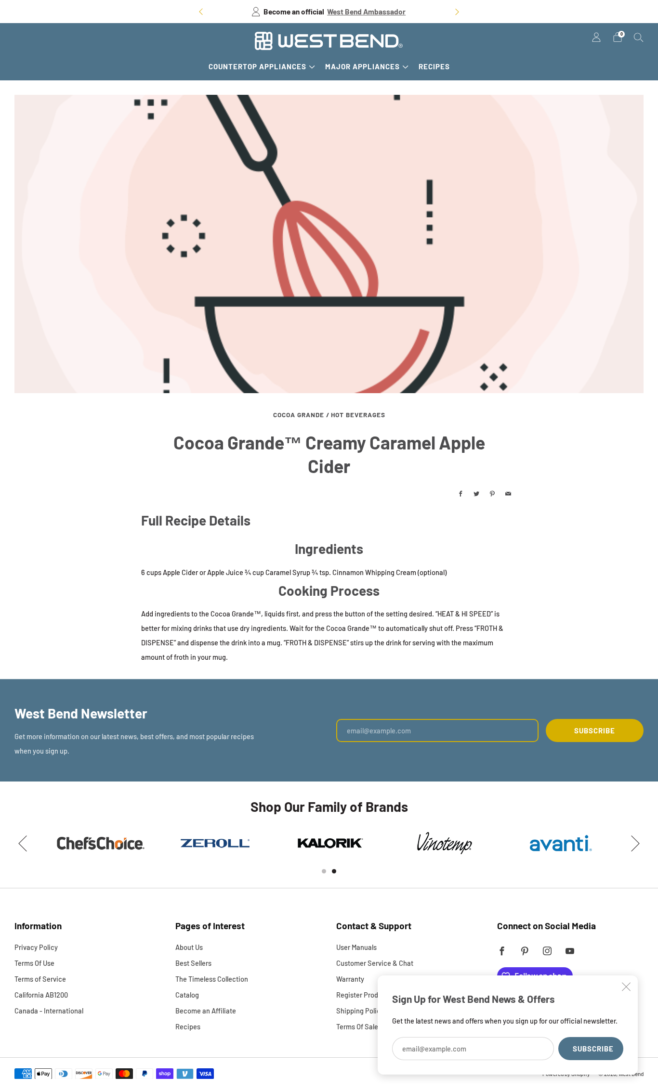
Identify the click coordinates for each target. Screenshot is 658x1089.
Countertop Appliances (257, 66)
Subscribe (593, 1048)
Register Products (364, 994)
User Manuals (356, 947)
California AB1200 (41, 994)
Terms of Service (40, 978)
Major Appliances (362, 66)
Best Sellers (193, 963)
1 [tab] (324, 871)
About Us (189, 947)
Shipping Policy (360, 1010)
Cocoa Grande (298, 414)
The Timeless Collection (211, 978)
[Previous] (201, 11)
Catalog (187, 994)
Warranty (350, 978)
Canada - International (48, 1010)
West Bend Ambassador (366, 11)
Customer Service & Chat (374, 963)
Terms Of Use (34, 963)
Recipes (434, 66)
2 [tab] (334, 871)
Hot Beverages (358, 414)
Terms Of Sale (357, 1026)
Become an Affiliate (205, 1010)
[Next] (457, 11)
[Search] (639, 37)
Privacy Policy (36, 947)
